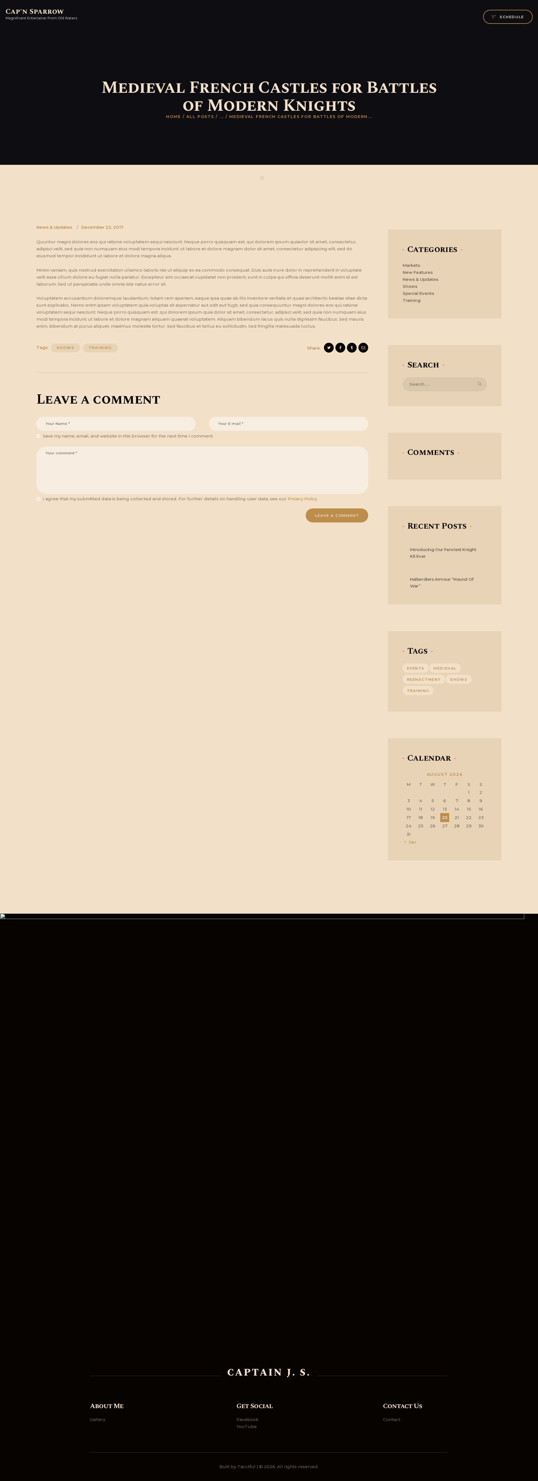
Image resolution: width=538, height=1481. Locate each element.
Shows (410, 286)
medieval (445, 668)
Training (412, 300)
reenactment (424, 679)
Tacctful (246, 1466)
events (416, 668)
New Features (418, 272)
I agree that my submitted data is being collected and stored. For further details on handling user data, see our (180, 498)
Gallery (97, 1419)
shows (66, 347)
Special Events (418, 293)
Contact (391, 1419)
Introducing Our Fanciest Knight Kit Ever (443, 553)
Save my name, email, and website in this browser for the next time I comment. (128, 436)
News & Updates (54, 227)
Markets (411, 265)
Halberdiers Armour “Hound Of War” (442, 583)
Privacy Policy (302, 498)
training (100, 347)
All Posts (200, 116)
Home (173, 116)
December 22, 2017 (102, 227)
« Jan (410, 842)
